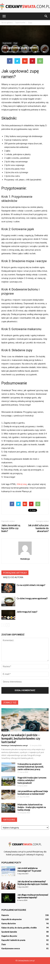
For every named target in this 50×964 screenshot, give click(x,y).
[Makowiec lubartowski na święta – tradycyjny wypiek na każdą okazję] (8, 808)
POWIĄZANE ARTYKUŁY (15, 572)
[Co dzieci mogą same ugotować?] (8, 601)
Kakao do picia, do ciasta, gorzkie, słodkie (19, 927)
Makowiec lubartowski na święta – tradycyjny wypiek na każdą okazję (32, 807)
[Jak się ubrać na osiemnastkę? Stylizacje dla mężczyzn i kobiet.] (8, 885)
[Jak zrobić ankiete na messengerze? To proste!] (8, 871)
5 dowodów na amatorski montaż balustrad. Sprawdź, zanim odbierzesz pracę (31, 766)
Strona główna (7, 22)
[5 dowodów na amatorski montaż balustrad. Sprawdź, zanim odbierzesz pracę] (8, 767)
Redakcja (11, 52)
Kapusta (5, 915)
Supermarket (7, 43)
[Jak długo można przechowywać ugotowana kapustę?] (8, 898)
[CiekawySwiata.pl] (25, 6)
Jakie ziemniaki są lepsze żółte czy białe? (10, 528)
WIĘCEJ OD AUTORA (13, 577)
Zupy (15, 43)
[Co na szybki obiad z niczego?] (8, 588)
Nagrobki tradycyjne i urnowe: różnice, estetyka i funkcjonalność (32, 780)
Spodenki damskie (9, 932)
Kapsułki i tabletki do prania (13, 940)
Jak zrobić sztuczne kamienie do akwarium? (38, 528)
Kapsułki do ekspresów (11, 919)
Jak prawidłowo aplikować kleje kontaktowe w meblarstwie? (33, 792)
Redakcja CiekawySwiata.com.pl (14, 745)
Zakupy (5, 730)
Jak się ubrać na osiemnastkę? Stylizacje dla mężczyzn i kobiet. (33, 882)
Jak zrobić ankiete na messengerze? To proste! (29, 869)
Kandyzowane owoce (10, 948)
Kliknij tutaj (22, 484)
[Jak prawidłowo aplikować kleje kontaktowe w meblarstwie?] (8, 794)
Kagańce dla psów (9, 936)
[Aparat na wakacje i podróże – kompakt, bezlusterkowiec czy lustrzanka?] (25, 719)
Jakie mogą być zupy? (27, 611)
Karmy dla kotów (8, 923)
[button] (46, 16)
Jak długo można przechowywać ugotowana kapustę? (33, 896)
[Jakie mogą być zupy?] (8, 615)
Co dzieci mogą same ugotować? (32, 598)
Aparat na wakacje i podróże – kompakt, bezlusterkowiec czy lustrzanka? (20, 738)
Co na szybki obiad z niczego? (31, 585)
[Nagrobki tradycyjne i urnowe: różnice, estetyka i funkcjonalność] (8, 781)
